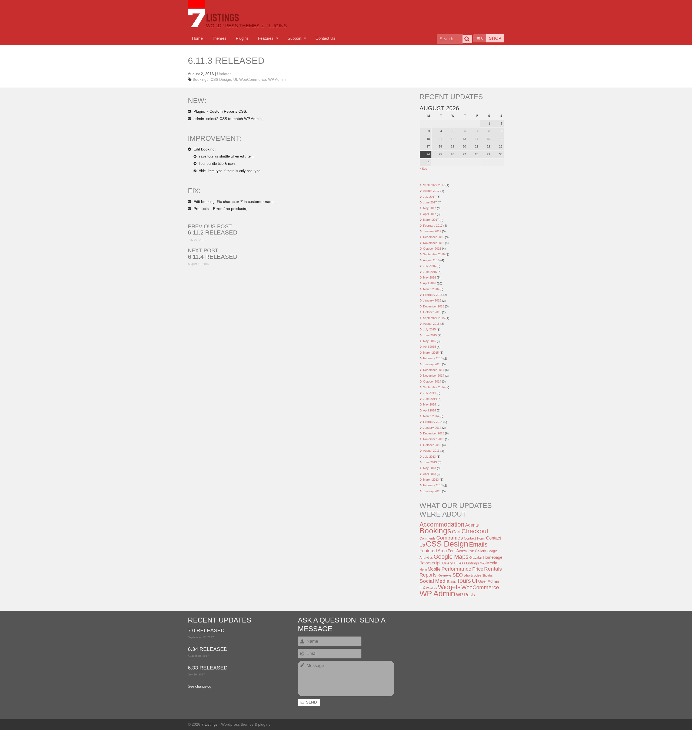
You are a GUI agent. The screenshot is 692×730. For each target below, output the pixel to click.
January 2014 (432, 427)
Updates (224, 74)
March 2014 (431, 416)
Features (266, 38)
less (461, 563)
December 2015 (433, 306)
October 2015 (432, 312)
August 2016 (431, 260)
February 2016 (433, 294)
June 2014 (430, 398)
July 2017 (429, 196)
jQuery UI (449, 563)
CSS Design (221, 79)
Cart (456, 531)
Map (482, 563)
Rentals (493, 569)
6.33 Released (208, 668)
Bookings (200, 79)
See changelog (199, 686)
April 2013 (429, 473)
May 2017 (429, 208)
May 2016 (429, 277)
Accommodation (442, 524)
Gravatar (475, 558)
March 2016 (431, 289)
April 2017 (429, 214)
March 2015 (431, 352)
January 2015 (432, 364)
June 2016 (430, 271)
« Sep (423, 168)
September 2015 (434, 318)
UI (235, 79)
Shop (495, 38)
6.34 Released (208, 649)
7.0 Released (206, 630)
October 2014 (432, 381)
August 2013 (431, 450)
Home (197, 38)
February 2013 (433, 485)
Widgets (449, 587)
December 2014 (433, 369)
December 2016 (433, 237)
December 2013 (433, 433)
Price (477, 569)
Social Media (435, 581)
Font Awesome (461, 550)
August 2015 (431, 323)
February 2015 (433, 358)
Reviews (444, 575)
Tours (464, 580)
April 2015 (429, 346)
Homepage (492, 557)
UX (422, 588)
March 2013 (431, 479)
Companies (449, 538)
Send (311, 702)
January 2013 (432, 491)
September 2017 (434, 185)
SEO (458, 575)
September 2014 (434, 387)
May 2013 (429, 468)
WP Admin (277, 79)
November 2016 (433, 243)
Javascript (430, 562)
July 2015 (429, 329)
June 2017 (430, 202)
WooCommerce (252, 79)
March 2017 (431, 219)
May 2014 (429, 404)
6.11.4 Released (212, 257)
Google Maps (451, 556)
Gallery (480, 551)
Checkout (474, 531)
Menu (423, 569)
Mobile (434, 569)
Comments (427, 538)
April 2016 (429, 283)
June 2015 (430, 335)
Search (467, 39)
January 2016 (432, 300)
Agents (472, 525)
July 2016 (429, 265)
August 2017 (431, 190)
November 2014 (433, 375)
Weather (431, 588)
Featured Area (433, 550)
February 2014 (433, 421)
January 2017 (432, 231)
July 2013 (429, 456)
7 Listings (209, 724)
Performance (456, 569)
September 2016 (434, 254)
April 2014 (429, 410)
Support (295, 38)
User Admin (488, 581)
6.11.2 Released (212, 233)
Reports (428, 575)
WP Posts (465, 594)
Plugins (242, 38)
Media (491, 563)
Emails (478, 544)
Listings (472, 563)
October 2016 (432, 248)
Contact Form (474, 538)
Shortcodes (472, 575)
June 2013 (430, 462)
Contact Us (325, 38)
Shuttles (487, 575)
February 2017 (433, 225)
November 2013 (433, 439)
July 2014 (429, 392)
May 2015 (429, 341)
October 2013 (432, 445)
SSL (453, 581)
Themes (219, 38)
